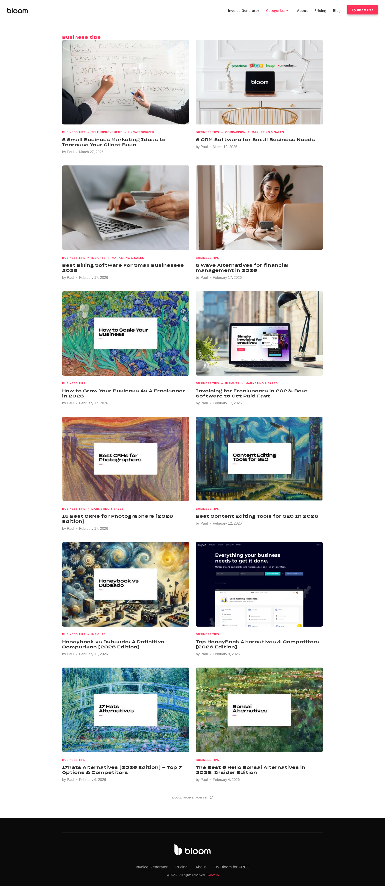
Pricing (320, 10)
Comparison (235, 132)
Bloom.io (213, 875)
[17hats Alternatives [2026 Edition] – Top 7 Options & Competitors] (125, 710)
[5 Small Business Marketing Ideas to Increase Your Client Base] (125, 82)
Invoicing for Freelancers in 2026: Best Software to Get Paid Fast (252, 393)
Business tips (73, 132)
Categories (276, 10)
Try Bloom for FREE (231, 867)
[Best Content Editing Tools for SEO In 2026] (259, 459)
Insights (98, 257)
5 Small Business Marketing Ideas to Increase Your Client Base (114, 142)
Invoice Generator (243, 10)
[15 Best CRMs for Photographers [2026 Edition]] (125, 459)
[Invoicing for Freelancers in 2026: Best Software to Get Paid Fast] (259, 333)
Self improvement (106, 132)
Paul (70, 152)
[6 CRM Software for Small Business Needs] (259, 82)
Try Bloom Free (362, 10)
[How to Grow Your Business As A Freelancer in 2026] (125, 333)
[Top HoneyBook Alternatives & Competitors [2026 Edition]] (259, 584)
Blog (337, 10)
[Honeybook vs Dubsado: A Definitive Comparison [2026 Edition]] (125, 584)
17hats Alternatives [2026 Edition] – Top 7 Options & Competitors (122, 770)
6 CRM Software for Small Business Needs (255, 139)
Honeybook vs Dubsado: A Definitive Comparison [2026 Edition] (113, 644)
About (302, 10)
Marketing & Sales (268, 132)
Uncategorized (141, 132)
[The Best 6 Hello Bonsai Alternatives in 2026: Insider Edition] (259, 710)
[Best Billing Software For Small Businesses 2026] (125, 207)
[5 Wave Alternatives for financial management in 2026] (259, 207)
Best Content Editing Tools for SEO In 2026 (257, 516)
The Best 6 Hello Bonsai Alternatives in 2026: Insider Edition (250, 770)
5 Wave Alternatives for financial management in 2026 (242, 268)
